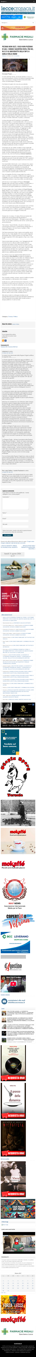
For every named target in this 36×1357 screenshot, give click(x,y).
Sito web (5, 524)
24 (8, 1288)
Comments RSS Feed (12, 346)
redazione (4, 55)
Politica (15, 316)
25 (13, 1288)
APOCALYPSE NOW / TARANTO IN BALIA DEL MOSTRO (28, 547)
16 (3, 1285)
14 (27, 1283)
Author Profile (16, 324)
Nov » (5, 1292)
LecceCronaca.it (18, 1344)
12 (18, 1283)
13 (22, 1283)
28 (27, 1288)
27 (22, 1288)
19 (18, 1285)
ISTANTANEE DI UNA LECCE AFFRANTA (22, 622)
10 (8, 1283)
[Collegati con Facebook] (6, 341)
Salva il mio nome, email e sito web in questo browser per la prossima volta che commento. (17, 531)
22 (32, 1285)
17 (8, 1285)
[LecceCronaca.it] (18, 13)
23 (3, 1288)
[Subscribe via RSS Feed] (3, 341)
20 (22, 1285)
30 (3, 1290)
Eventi (3, 1008)
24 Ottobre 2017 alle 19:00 (7, 352)
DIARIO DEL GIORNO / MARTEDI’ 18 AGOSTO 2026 (20, 699)
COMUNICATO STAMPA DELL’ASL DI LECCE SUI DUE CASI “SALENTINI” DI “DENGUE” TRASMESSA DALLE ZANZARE (18, 662)
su (5, 617)
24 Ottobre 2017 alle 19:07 (7, 472)
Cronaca (10, 316)
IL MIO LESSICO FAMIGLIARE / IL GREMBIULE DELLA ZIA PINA (20, 687)
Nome (5, 513)
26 (18, 1288)
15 (32, 1283)
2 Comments (16, 55)
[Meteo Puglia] (5, 1224)
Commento (6, 497)
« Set (2, 1292)
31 (8, 1290)
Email (4, 518)
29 (32, 1288)
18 (13, 1285)
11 (13, 1283)
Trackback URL (4, 346)
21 (27, 1285)
